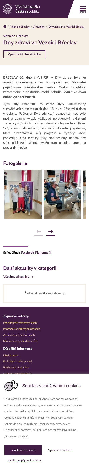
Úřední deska (10, 355)
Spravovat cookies (60, 450)
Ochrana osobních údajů (18, 417)
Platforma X (43, 252)
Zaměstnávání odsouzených (19, 335)
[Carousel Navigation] (44, 231)
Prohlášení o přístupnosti (17, 361)
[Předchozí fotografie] (38, 231)
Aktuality (39, 26)
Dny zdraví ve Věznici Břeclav (66, 26)
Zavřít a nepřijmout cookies (25, 460)
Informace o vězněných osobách (21, 329)
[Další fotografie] (50, 231)
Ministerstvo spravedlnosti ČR (20, 341)
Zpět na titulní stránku (24, 54)
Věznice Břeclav (20, 26)
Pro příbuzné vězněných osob (20, 323)
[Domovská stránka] (4, 26)
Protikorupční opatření (16, 367)
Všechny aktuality (16, 276)
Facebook (27, 252)
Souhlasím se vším (23, 450)
